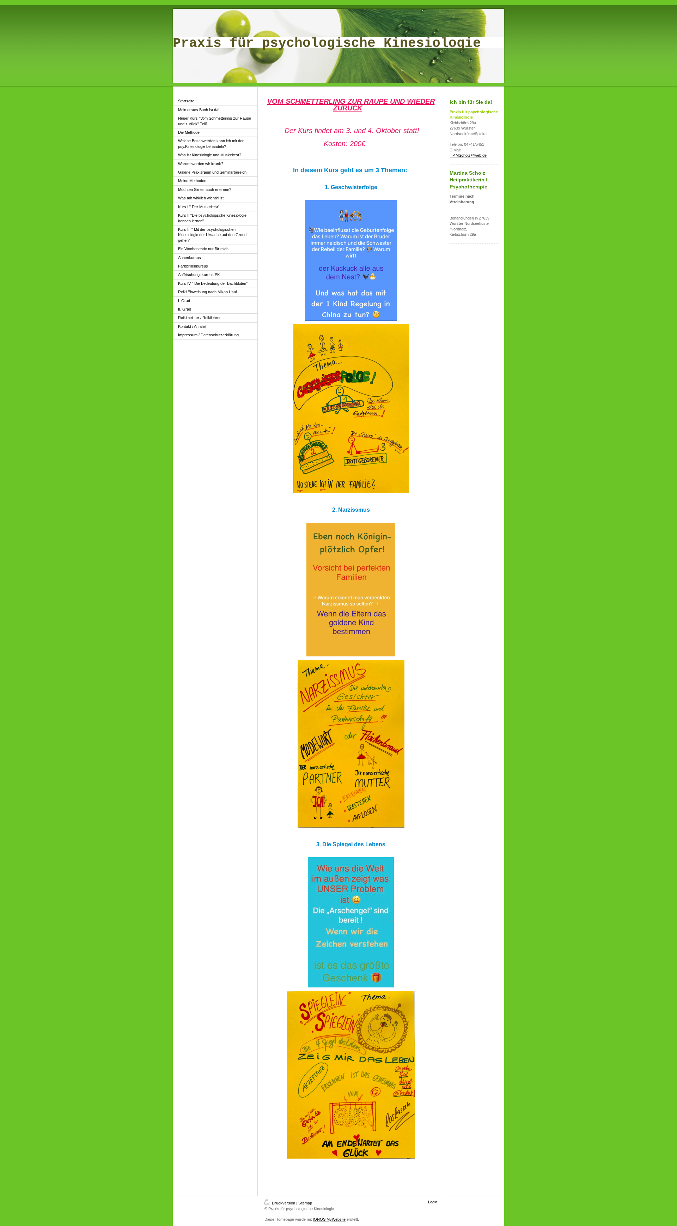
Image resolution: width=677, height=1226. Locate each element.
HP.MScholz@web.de (468, 155)
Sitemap (305, 1203)
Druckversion (283, 1203)
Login (432, 1202)
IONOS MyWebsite (329, 1219)
